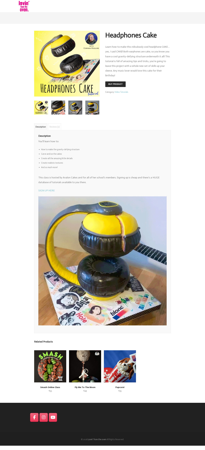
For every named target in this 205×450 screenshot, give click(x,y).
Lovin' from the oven (97, 439)
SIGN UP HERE (46, 190)
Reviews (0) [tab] (55, 127)
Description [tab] (41, 127)
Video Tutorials (121, 92)
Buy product (115, 84)
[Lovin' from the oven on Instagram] (43, 417)
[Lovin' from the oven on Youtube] (53, 417)
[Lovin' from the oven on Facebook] (34, 417)
